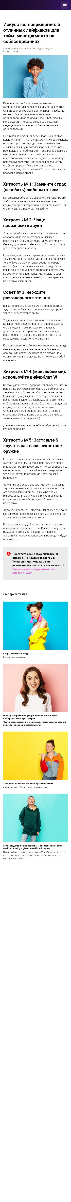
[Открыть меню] (64, 5)
